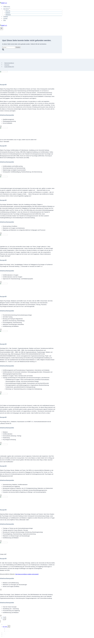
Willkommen (6, 6)
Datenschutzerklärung (9, 63)
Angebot (5, 16)
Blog (4, 20)
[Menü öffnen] (1, 28)
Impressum (6, 64)
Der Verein (5, 626)
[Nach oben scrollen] (1, 618)
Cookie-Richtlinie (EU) (9, 66)
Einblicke (8, 12)
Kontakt (5, 18)
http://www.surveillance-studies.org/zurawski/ (27, 574)
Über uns (8, 10)
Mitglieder (8, 14)
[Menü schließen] (0, 621)
